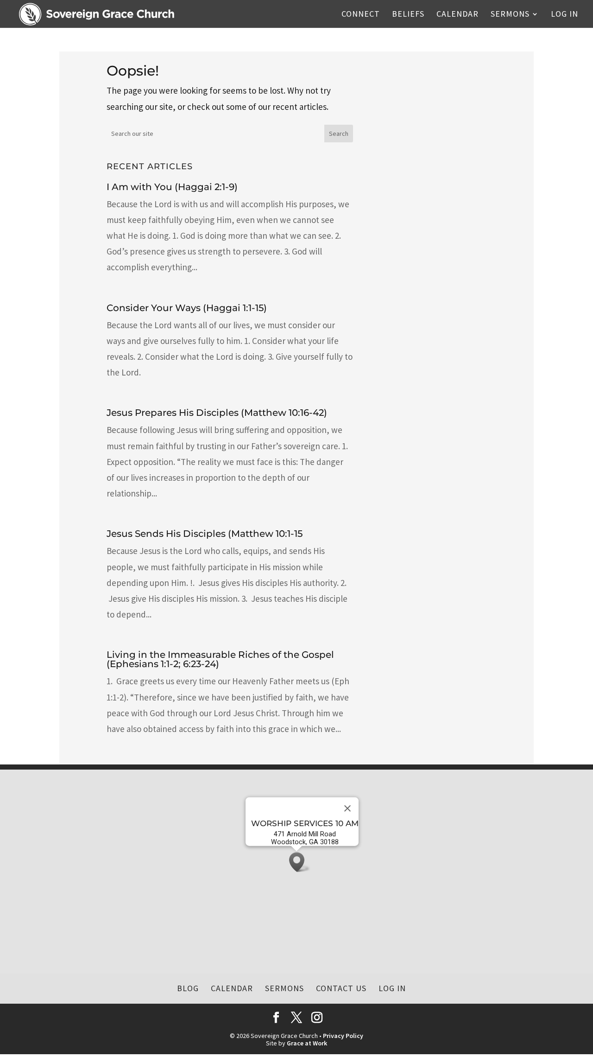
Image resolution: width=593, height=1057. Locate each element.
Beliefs (408, 15)
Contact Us (341, 988)
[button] (299, 862)
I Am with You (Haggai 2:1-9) (172, 186)
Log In (564, 15)
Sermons (510, 15)
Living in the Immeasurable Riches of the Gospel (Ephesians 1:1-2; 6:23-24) (220, 659)
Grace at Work (307, 1043)
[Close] (347, 808)
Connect (360, 15)
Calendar (457, 15)
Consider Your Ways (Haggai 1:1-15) (187, 307)
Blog (188, 988)
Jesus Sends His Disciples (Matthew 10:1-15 (205, 533)
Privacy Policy (343, 1036)
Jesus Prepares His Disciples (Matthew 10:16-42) (217, 412)
